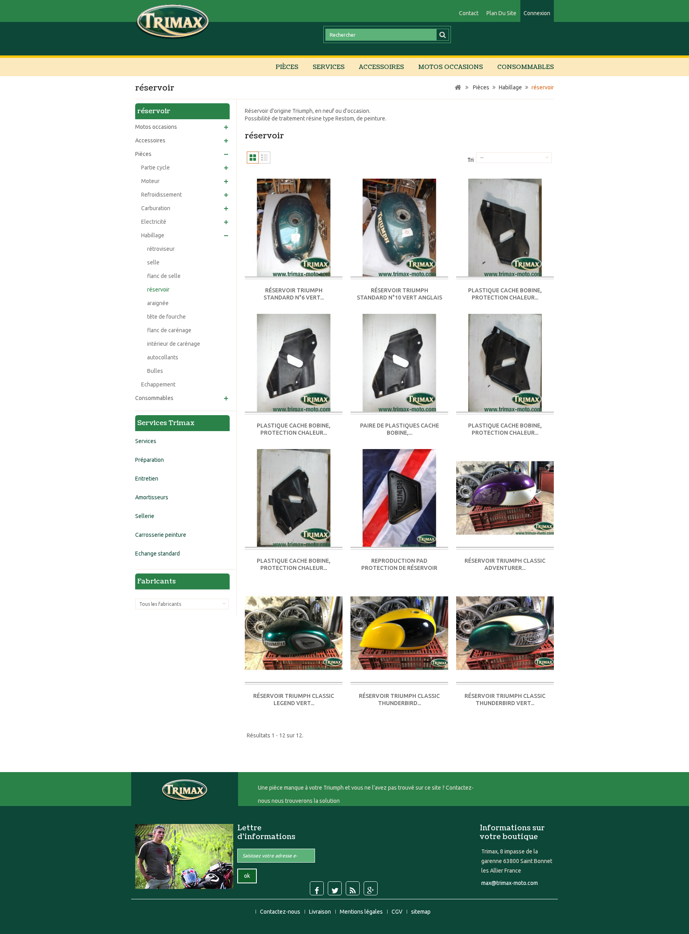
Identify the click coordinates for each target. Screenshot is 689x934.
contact (468, 13)
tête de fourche (166, 316)
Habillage (152, 235)
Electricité (153, 222)
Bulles (155, 371)
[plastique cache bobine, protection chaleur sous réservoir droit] (505, 228)
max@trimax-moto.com (509, 883)
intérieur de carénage (173, 344)
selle (153, 262)
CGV (398, 911)
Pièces (287, 67)
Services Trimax (166, 423)
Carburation (155, 208)
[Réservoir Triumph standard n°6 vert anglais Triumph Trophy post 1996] (294, 228)
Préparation (149, 460)
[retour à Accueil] (458, 88)
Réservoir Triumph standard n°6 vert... (294, 294)
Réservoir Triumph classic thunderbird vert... (505, 699)
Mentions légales (362, 911)
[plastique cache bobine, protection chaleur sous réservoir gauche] (294, 363)
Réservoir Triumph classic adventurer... (505, 564)
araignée (158, 303)
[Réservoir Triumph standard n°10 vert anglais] (399, 228)
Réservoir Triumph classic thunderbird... (399, 699)
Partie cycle (155, 167)
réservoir (158, 289)
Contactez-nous (280, 911)
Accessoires (381, 67)
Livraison (320, 911)
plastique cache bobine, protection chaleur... (505, 294)
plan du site (501, 13)
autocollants (162, 357)
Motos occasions (450, 67)
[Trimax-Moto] (173, 21)
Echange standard (157, 553)
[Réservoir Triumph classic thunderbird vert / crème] (505, 633)
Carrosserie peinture (160, 535)
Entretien (146, 478)
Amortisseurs (151, 497)
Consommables (525, 67)
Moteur (150, 181)
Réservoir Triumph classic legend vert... (293, 699)
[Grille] (253, 157)
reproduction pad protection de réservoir (399, 564)
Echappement (158, 384)
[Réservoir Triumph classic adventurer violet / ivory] (505, 498)
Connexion (537, 13)
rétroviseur (161, 249)
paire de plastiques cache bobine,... (399, 429)
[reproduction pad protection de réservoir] (399, 498)
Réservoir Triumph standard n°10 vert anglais (399, 294)
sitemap (421, 911)
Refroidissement (161, 194)
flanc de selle (164, 276)
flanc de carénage (169, 330)
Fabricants (156, 581)
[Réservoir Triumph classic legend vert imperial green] (294, 633)
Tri (470, 160)
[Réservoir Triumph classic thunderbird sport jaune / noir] (399, 633)
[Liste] (264, 157)
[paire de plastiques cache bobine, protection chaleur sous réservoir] (399, 363)
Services (328, 67)
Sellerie (144, 516)
